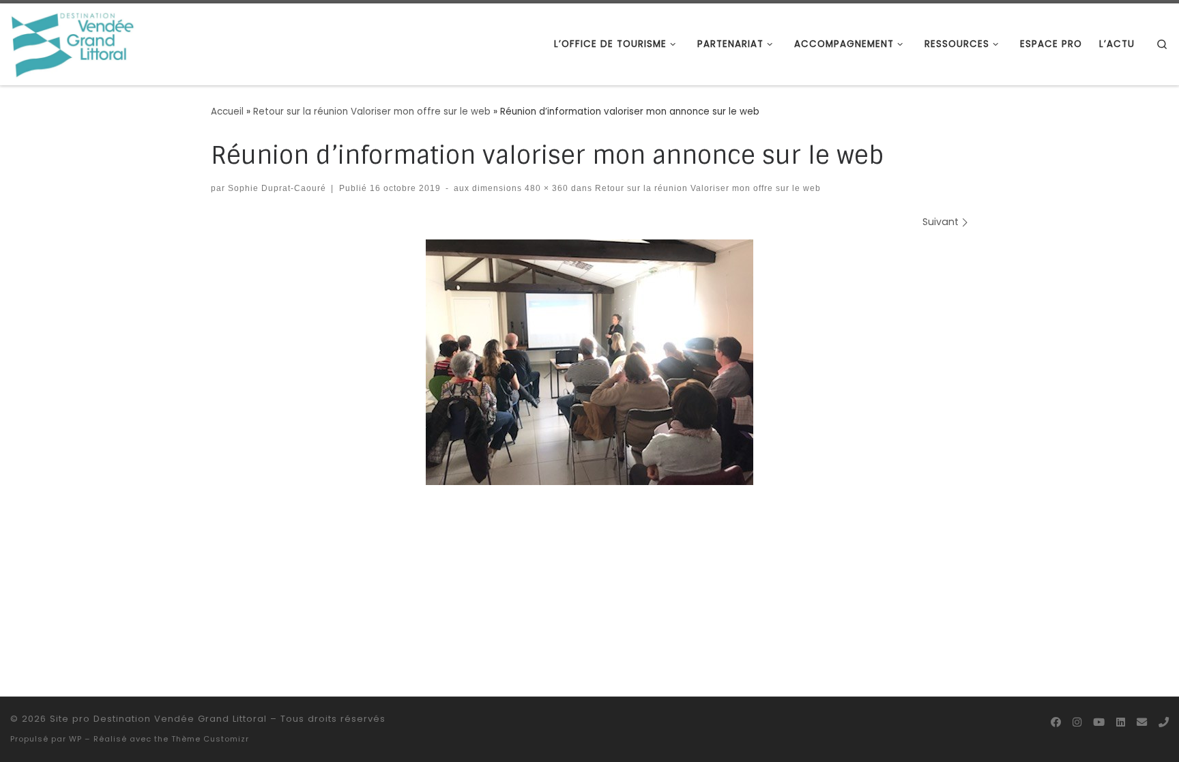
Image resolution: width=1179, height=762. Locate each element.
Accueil (227, 111)
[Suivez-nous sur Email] (1142, 722)
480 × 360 (545, 188)
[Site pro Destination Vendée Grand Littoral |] (73, 43)
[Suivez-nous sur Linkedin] (1120, 722)
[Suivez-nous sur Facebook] (1056, 722)
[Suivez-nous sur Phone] (1164, 722)
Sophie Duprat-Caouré (277, 188)
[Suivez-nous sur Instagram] (1077, 722)
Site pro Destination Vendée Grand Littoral (158, 718)
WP (75, 738)
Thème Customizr (210, 738)
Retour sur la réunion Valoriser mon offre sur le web (372, 111)
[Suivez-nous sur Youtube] (1099, 722)
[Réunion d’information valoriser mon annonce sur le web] (589, 362)
